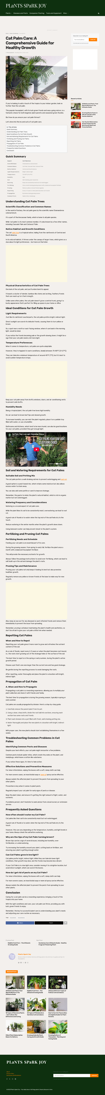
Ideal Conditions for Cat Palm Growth (19, 134)
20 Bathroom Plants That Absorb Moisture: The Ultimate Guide (14, 992)
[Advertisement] (52, 22)
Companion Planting (37, 13)
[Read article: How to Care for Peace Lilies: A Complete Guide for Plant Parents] (57, 1004)
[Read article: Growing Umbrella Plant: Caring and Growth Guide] (36, 1026)
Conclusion (10, 150)
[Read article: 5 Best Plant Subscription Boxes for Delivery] (15, 1026)
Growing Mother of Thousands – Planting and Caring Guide (56, 1037)
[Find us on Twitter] (9, 1079)
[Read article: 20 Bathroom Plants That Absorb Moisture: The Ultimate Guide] (15, 982)
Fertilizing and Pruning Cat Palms (18, 139)
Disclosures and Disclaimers (14, 1075)
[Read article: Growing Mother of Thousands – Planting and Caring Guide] (57, 1026)
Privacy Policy (10, 1073)
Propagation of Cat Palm (15, 143)
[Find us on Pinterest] (15, 1079)
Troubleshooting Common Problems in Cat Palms (23, 146)
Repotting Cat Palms (14, 141)
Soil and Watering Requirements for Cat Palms (22, 136)
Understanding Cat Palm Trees (17, 132)
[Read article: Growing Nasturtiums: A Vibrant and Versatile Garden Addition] (76, 115)
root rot (64, 479)
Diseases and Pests (20, 13)
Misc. (65, 13)
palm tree (15, 233)
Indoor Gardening (14, 33)
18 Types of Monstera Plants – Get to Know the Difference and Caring (15, 1014)
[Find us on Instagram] (12, 1079)
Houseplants (22, 33)
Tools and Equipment (54, 13)
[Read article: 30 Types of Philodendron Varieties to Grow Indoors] (36, 1004)
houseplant (13, 917)
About (8, 1072)
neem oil (43, 775)
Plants (8, 13)
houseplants (21, 917)
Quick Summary (12, 129)
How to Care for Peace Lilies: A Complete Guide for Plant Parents (57, 1014)
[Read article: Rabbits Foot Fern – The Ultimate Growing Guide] (36, 982)
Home (7, 33)
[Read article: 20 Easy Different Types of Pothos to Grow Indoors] (57, 982)
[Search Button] (98, 13)
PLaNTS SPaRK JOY (26, 5)
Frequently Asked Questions (16, 148)
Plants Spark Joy (24, 954)
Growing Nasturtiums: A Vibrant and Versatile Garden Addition (89, 114)
